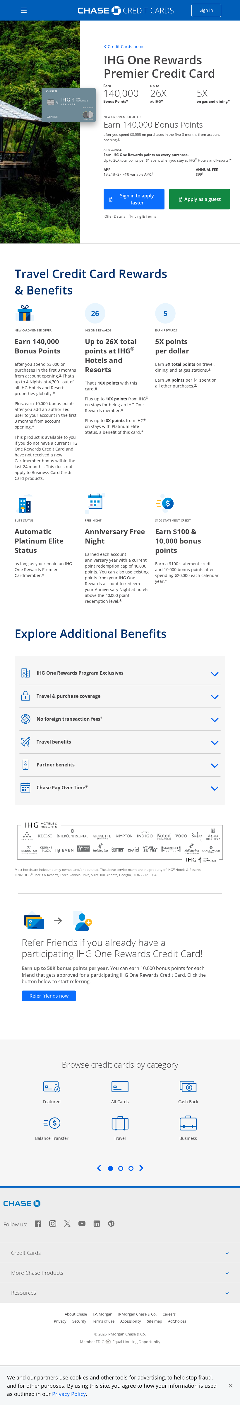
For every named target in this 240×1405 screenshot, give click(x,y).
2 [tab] (120, 1168)
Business (188, 1138)
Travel (122, 1138)
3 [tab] (131, 1168)
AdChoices (177, 1321)
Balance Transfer (51, 1138)
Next (141, 1168)
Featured (52, 1101)
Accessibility (130, 1321)
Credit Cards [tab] (125, 1252)
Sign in (210, 10)
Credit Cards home (126, 46)
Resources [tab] (125, 1292)
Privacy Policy (69, 1393)
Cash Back (188, 1101)
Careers (169, 1314)
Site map (154, 1321)
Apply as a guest (207, 201)
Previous (98, 1168)
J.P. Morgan (102, 1314)
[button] (230, 1385)
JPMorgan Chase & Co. (137, 1314)
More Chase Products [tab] (125, 1272)
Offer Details (114, 216)
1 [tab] (110, 1168)
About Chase (76, 1314)
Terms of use (103, 1321)
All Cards (120, 1101)
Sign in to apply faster (142, 199)
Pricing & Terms (143, 216)
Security (79, 1321)
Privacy (60, 1321)
